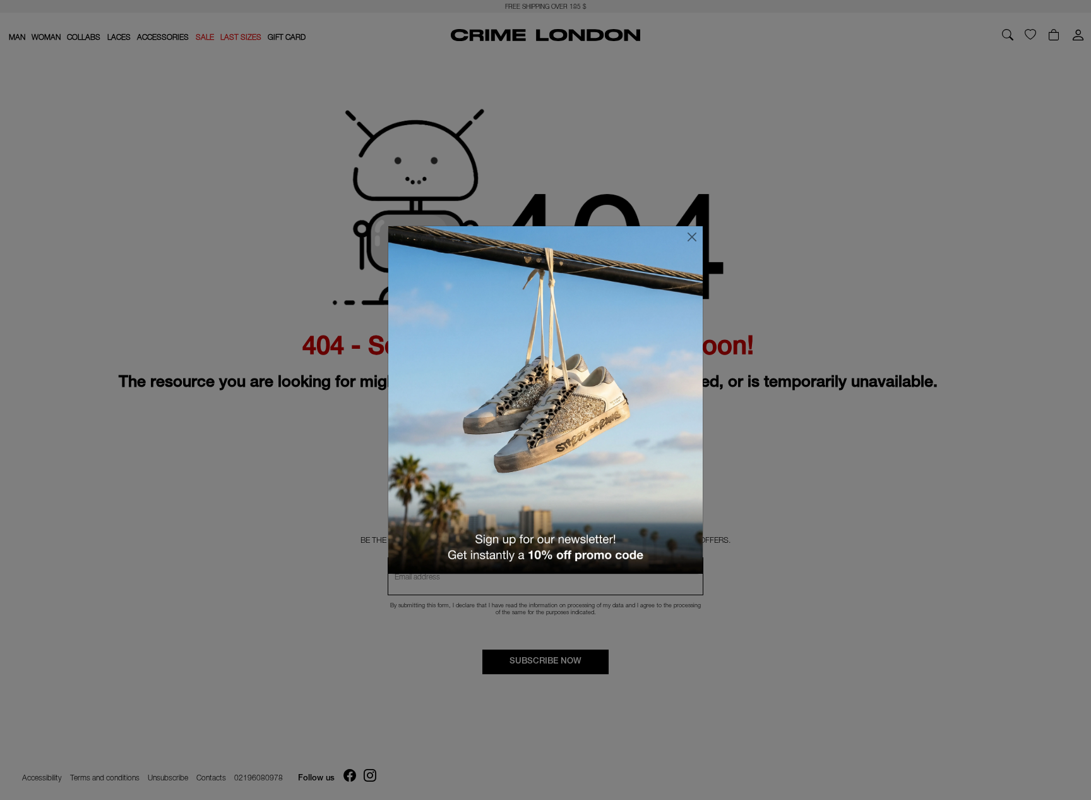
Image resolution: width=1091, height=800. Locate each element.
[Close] (692, 236)
